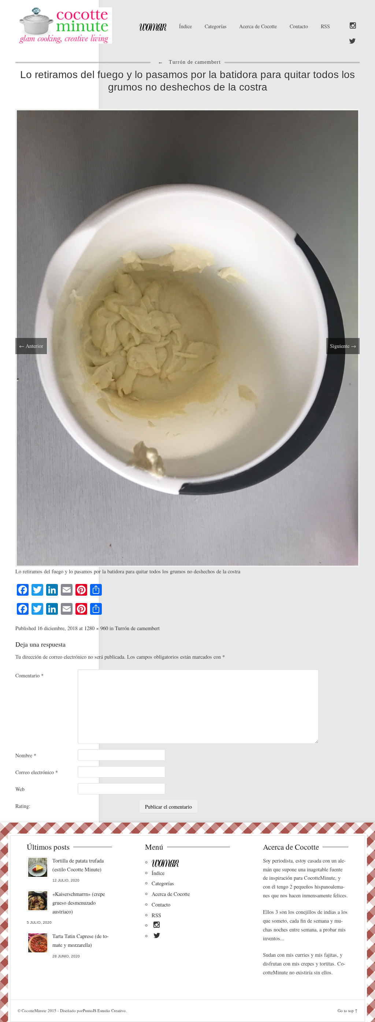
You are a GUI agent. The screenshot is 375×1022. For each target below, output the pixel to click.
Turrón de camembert (137, 628)
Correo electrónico (36, 772)
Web (20, 789)
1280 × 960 (96, 628)
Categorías (215, 26)
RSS (325, 26)
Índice (185, 26)
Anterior (31, 345)
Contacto (299, 26)
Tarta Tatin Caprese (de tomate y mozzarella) (80, 940)
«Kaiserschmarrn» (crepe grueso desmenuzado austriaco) (78, 902)
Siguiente (343, 345)
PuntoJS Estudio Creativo (104, 1010)
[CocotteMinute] (69, 25)
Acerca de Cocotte (258, 26)
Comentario (29, 675)
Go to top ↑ (347, 1010)
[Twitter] (352, 41)
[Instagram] (353, 26)
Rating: (22, 805)
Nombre (25, 755)
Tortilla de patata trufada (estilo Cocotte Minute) (78, 865)
